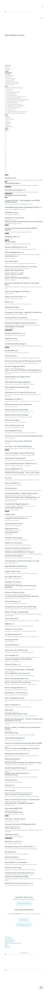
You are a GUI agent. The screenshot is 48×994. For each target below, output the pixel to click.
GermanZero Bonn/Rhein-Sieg (16, 650)
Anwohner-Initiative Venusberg (16, 876)
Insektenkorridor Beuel (13, 556)
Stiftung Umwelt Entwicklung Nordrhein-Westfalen (24, 221)
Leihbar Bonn (10, 514)
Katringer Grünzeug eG (13, 538)
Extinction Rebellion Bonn (14, 592)
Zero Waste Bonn (11, 261)
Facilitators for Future (13, 582)
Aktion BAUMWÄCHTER (13, 808)
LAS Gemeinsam (11, 488)
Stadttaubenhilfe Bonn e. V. (15, 333)
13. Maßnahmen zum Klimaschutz (13, 107)
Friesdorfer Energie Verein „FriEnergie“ (19, 669)
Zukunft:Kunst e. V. (12, 256)
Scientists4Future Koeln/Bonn (16, 317)
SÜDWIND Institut (11, 212)
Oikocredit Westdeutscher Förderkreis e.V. (21, 463)
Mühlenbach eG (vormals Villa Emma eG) (20, 392)
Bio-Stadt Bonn (10, 852)
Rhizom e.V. (9, 302)
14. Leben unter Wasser (11, 108)
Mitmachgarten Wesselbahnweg (17, 387)
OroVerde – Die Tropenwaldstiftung (18, 446)
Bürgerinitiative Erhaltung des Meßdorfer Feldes (23, 762)
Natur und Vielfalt (10, 119)
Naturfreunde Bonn (12, 420)
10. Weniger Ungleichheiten (12, 102)
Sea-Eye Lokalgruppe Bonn (15, 366)
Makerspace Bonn (11, 528)
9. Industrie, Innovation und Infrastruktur (15, 101)
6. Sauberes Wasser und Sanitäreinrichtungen (16, 96)
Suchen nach (7, 65)
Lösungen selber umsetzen (12, 81)
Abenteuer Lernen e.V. (13, 841)
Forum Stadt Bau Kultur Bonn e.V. (17, 673)
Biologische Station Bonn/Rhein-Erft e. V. (20, 846)
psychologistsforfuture (13, 430)
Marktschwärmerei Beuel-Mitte (16, 410)
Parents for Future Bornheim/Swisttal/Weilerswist (23, 436)
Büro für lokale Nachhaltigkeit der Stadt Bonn (22, 748)
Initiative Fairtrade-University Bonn (18, 548)
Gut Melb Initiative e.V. (13, 634)
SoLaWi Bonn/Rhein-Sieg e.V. (15, 344)
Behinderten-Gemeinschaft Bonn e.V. (19, 883)
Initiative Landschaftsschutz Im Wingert (19, 552)
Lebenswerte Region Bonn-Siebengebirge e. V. (22, 497)
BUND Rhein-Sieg (11, 733)
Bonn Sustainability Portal (14, 698)
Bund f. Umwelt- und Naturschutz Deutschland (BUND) (22, 728)
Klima (7, 120)
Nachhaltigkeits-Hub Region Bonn (17, 377)
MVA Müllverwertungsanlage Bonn (18, 382)
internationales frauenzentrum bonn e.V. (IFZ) (22, 561)
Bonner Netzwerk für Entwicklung (17, 682)
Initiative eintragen (9, 938)
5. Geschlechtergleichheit (11, 95)
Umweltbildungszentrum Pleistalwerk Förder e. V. (23, 207)
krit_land (8, 478)
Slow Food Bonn (11, 356)
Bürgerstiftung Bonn (12, 759)
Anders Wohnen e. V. (13, 828)
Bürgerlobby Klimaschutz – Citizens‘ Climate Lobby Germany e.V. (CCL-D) (24, 720)
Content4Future (11, 780)
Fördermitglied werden (24, 925)
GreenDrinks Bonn (12, 645)
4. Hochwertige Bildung (11, 93)
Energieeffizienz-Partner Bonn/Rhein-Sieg (20, 607)
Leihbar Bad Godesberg (14, 508)
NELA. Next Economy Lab (14, 425)
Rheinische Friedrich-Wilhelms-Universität (20, 266)
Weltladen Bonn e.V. (12, 236)
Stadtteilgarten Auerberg (14, 326)
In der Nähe (7, 68)
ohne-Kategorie (9, 126)
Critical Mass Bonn (12, 618)
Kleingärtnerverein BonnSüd (15, 195)
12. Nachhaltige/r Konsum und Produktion (15, 105)
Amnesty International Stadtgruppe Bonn (20, 824)
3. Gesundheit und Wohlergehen (13, 92)
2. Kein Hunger (9, 90)
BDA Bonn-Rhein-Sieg (13, 867)
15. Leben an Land (10, 110)
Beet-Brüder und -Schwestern (16, 862)
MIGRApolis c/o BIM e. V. (14, 399)
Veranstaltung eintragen (10, 940)
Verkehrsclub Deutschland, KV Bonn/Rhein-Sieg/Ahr (21, 229)
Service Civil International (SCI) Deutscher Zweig (23, 361)
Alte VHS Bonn (10, 790)
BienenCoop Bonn (12, 857)
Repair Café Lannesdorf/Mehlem (17, 278)
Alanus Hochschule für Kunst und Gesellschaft (22, 799)
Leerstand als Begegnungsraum (17, 504)
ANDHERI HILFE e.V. (12, 834)
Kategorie (7, 116)
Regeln (6, 944)
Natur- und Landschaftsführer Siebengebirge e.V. (23, 370)
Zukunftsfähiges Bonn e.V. (14, 252)
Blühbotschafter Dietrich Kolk (16, 714)
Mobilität (8, 123)
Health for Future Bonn (13, 543)
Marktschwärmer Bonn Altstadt (16, 415)
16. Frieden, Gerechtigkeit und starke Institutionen (16, 111)
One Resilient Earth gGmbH (15, 458)
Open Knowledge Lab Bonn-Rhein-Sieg (19, 453)
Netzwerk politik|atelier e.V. (15, 190)
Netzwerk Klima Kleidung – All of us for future (22, 472)
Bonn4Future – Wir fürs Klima (16, 693)
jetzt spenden (24, 920)
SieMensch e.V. (10, 178)
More (6, 86)
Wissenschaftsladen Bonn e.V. (16, 247)
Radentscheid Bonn (12, 307)
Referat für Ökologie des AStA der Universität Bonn (22, 284)
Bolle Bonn (9, 710)
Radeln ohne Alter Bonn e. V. (15, 297)
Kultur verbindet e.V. (12, 483)
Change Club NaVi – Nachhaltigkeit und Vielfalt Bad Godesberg (22, 201)
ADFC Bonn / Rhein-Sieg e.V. (15, 819)
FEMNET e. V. (9, 624)
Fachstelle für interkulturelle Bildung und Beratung (20, 586)
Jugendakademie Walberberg (16, 566)
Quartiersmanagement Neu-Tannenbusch (20, 323)
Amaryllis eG (9, 785)
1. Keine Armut (9, 89)
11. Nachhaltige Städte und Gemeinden (14, 104)
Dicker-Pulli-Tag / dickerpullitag (16, 612)
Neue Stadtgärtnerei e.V (14, 469)
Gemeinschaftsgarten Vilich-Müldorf (18, 659)
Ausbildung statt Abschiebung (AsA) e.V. (19, 873)
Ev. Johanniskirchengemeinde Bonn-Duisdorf (22, 596)
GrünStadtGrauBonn (12, 183)
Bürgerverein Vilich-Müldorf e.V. (17, 754)
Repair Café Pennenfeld (14, 274)
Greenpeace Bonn (12, 639)
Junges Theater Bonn (13, 571)
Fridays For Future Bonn (14, 629)
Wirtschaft (8, 117)
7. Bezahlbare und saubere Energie (13, 98)
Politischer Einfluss (10, 84)
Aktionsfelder (7, 74)
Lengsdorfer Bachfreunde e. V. (16, 518)
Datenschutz (7, 947)
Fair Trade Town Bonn (13, 576)
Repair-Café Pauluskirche (14, 270)
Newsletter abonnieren (24, 903)
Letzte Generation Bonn (14, 523)
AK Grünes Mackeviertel (14, 812)
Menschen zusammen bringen (12, 83)
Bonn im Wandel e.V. (12, 705)
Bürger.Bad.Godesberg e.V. (15, 738)
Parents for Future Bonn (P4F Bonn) (18, 441)
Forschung (8, 77)
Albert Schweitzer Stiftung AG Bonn (18, 794)
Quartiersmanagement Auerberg (17, 291)
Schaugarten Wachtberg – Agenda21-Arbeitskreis (23, 312)
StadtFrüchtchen (11, 338)
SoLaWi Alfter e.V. (11, 350)
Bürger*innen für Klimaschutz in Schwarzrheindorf (17, 774)
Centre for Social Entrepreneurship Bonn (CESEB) (23, 743)
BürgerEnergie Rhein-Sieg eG (16, 768)
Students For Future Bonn (14, 218)
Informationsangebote (11, 78)
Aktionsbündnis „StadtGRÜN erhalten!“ (19, 803)
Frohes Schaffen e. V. (12, 664)
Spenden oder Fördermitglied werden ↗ (13, 943)
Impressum (7, 946)
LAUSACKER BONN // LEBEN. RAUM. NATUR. (21, 493)
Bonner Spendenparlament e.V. (17, 678)
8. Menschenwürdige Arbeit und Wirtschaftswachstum (17, 99)
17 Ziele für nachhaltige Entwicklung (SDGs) (14, 87)
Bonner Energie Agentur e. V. (16, 687)
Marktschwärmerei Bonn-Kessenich (18, 404)
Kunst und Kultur (10, 80)
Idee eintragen (8, 937)
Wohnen (8, 125)
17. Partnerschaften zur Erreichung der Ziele (15, 113)
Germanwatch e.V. (11, 655)
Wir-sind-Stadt (10, 242)
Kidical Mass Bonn (11, 532)
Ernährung (8, 122)
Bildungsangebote (10, 75)
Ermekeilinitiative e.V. (13, 601)
